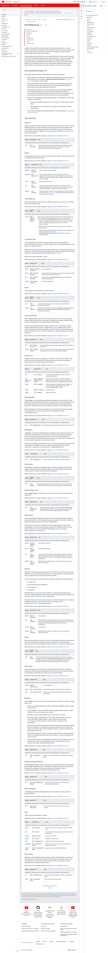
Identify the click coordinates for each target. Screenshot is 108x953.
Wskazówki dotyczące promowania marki (68, 929)
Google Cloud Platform (61, 941)
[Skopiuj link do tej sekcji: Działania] (32, 123)
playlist (60, 660)
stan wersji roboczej (51, 192)
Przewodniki (15, 5)
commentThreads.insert (56, 387)
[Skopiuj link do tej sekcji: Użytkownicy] (34, 464)
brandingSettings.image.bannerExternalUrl (51, 233)
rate (26, 841)
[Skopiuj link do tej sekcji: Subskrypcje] (34, 666)
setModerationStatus (28, 380)
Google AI (72, 941)
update (27, 191)
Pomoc (42, 5)
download (27, 174)
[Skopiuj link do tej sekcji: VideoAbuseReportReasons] (44, 762)
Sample (36, 5)
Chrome (44, 941)
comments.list (51, 331)
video (50, 660)
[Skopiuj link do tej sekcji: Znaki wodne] (34, 854)
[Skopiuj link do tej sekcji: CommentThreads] (38, 316)
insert (27, 181)
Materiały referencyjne (26, 5)
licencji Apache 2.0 (31, 895)
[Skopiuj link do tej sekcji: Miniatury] (32, 698)
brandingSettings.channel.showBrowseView (43, 253)
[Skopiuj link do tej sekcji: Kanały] (30, 288)
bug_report (101, 6)
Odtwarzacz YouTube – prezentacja (30, 928)
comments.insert (62, 350)
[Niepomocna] (74, 20)
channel (55, 660)
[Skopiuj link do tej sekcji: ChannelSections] (37, 239)
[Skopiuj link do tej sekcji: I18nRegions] (33, 430)
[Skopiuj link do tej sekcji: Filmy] (29, 812)
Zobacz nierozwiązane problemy (48, 931)
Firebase (51, 941)
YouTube (8, 2)
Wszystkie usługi (40, 943)
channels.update (51, 230)
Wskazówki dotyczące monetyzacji (68, 932)
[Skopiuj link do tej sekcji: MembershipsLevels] (39, 490)
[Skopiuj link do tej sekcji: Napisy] (30, 153)
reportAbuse (27, 848)
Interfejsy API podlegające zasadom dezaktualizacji (68, 935)
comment (69, 325)
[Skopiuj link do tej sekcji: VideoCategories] (37, 789)
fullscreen (103, 6)
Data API (16, 2)
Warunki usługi (63, 926)
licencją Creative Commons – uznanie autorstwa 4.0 (56, 893)
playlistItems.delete (44, 603)
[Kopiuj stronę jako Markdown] (45, 25)
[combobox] (80, 1)
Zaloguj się (103, 1)
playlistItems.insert (31, 603)
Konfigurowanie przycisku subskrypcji (30, 931)
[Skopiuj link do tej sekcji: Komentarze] (34, 356)
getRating (28, 844)
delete (27, 170)
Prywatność (29, 950)
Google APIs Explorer (26, 926)
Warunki (23, 950)
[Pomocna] (71, 20)
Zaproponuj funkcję (45, 928)
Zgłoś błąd (43, 926)
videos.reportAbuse (67, 766)
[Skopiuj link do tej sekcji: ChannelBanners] (36, 199)
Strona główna (5, 5)
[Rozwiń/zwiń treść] (33, 29)
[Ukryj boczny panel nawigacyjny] (17, 950)
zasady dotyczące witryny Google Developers (66, 895)
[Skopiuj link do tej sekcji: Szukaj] (30, 637)
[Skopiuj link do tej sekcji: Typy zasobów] (37, 118)
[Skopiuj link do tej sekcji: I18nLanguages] (35, 397)
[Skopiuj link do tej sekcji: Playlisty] (31, 569)
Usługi (34, 19)
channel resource (35, 529)
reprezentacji (54, 135)
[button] (9, 16)
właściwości (66, 135)
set (26, 755)
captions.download (44, 188)
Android (38, 941)
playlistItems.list (30, 530)
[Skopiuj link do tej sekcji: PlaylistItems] (34, 515)
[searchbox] (10, 10)
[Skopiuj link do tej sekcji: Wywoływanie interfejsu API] (48, 71)
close (106, 6)
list (26, 145)
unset (26, 879)
